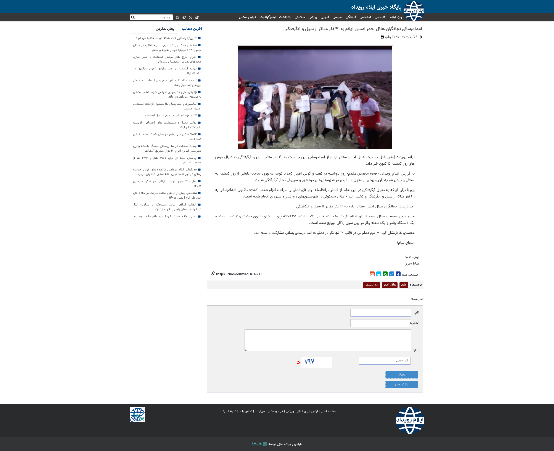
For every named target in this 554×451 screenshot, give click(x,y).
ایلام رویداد (405, 157)
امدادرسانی (371, 284)
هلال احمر (390, 284)
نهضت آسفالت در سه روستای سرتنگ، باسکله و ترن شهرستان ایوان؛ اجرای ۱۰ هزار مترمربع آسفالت (167, 148)
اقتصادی (380, 17)
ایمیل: (415, 323)
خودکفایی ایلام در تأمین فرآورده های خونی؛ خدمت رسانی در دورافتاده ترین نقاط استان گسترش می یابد (167, 172)
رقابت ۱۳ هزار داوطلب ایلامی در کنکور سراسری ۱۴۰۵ (167, 184)
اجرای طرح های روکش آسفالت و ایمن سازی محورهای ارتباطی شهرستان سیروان (167, 59)
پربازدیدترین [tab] (165, 29)
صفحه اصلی (328, 411)
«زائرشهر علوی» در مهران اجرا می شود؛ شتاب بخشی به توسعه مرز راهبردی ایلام (167, 95)
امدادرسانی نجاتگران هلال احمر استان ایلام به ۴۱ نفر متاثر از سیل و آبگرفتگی (353, 29)
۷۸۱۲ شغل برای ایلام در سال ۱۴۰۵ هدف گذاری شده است (167, 137)
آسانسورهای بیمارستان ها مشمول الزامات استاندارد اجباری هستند (167, 106)
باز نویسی (401, 384)
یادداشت (285, 17)
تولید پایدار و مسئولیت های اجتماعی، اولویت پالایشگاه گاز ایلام (167, 125)
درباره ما (260, 411)
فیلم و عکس (247, 17)
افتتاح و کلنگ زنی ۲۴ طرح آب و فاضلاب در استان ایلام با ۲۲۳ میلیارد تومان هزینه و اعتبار (167, 48)
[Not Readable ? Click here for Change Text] (298, 362)
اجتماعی (365, 17)
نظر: (416, 350)
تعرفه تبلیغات (227, 411)
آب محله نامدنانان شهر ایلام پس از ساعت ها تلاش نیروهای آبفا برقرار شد (167, 83)
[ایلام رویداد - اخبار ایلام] (410, 420)
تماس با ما (245, 411)
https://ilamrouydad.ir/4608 (238, 275)
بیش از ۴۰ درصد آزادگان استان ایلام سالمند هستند (165, 216)
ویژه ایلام (396, 17)
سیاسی (337, 17)
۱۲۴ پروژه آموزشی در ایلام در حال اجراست (171, 115)
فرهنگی (351, 17)
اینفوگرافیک (267, 17)
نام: (416, 312)
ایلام (403, 284)
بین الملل (302, 411)
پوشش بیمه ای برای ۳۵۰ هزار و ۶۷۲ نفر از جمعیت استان (167, 160)
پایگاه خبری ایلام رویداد (376, 7)
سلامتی (300, 17)
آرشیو (314, 411)
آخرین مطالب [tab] (192, 29)
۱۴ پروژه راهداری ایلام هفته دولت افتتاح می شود (167, 38)
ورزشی (312, 17)
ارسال (402, 374)
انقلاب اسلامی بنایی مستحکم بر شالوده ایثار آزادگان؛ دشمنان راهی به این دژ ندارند (167, 207)
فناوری (324, 17)
